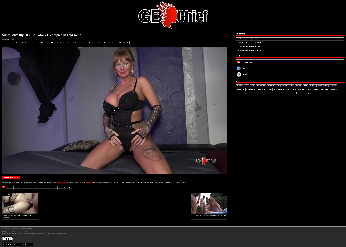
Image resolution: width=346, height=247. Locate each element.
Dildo (270, 89)
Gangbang (62, 187)
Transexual (317, 93)
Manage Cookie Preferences (24, 244)
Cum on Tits (47, 187)
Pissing (277, 93)
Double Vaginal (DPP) (298, 89)
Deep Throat (261, 89)
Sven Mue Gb (25, 42)
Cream (305, 86)
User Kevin (83, 42)
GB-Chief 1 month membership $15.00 (248, 39)
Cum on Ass (37, 187)
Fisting (316, 89)
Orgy (69, 187)
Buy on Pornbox (10, 178)
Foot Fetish (324, 89)
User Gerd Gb (60, 42)
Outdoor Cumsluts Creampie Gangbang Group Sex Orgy (209, 215)
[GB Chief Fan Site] (173, 15)
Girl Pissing (240, 93)
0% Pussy (239, 86)
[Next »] (209, 212)
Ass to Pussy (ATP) (287, 86)
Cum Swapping (250, 89)
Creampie (17, 187)
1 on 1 (246, 86)
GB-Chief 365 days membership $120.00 (249, 50)
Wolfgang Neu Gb (123, 42)
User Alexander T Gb (38, 42)
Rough (284, 93)
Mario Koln (16, 42)
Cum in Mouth (27, 187)
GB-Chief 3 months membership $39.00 (249, 46)
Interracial (250, 93)
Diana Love (7, 42)
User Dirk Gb (50, 42)
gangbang (66, 182)
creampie (59, 182)
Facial (54, 187)
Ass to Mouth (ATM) (274, 86)
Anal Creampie (261, 86)
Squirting (292, 93)
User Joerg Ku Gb (72, 42)
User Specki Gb (102, 42)
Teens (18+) (308, 93)
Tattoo (299, 93)
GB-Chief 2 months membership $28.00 (249, 43)
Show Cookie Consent (9, 244)
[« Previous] (20, 212)
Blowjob (9, 187)
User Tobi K (112, 42)
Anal (252, 86)
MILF (265, 93)
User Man (91, 42)
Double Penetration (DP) (281, 89)
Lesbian (258, 93)
